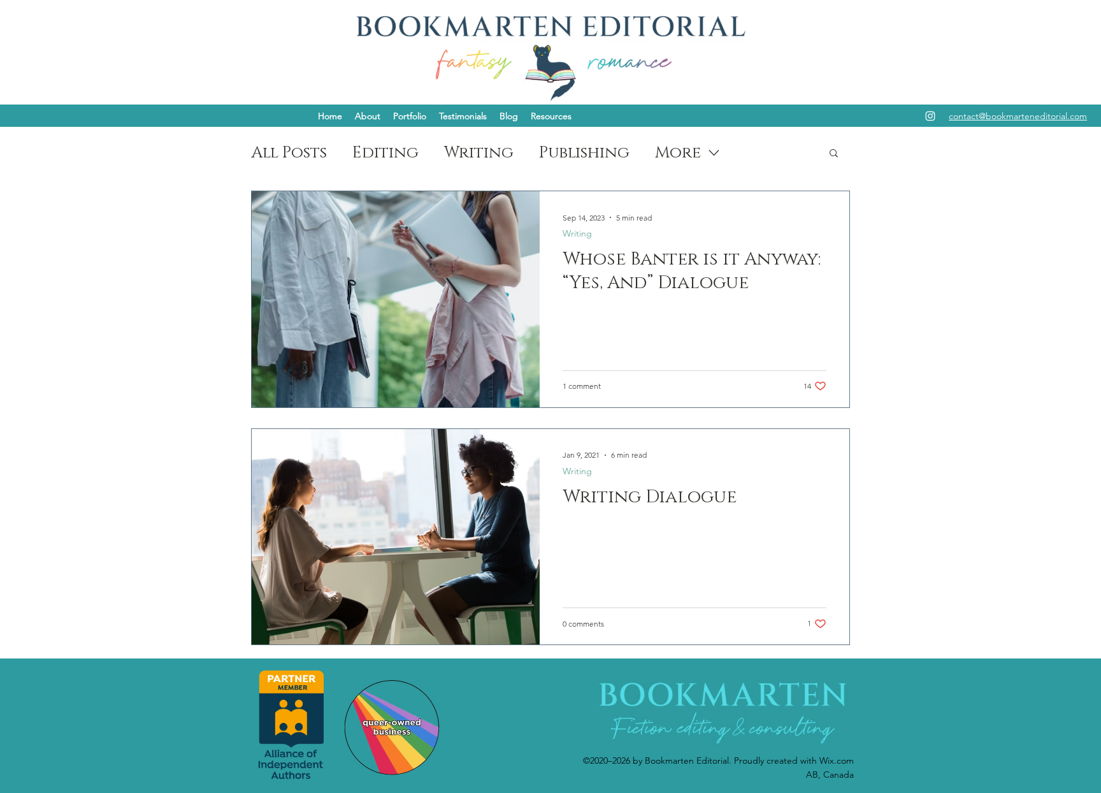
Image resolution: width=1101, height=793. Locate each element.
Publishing (584, 153)
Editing (385, 153)
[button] (368, 116)
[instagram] (930, 116)
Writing (479, 153)
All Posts (289, 153)
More (678, 153)
